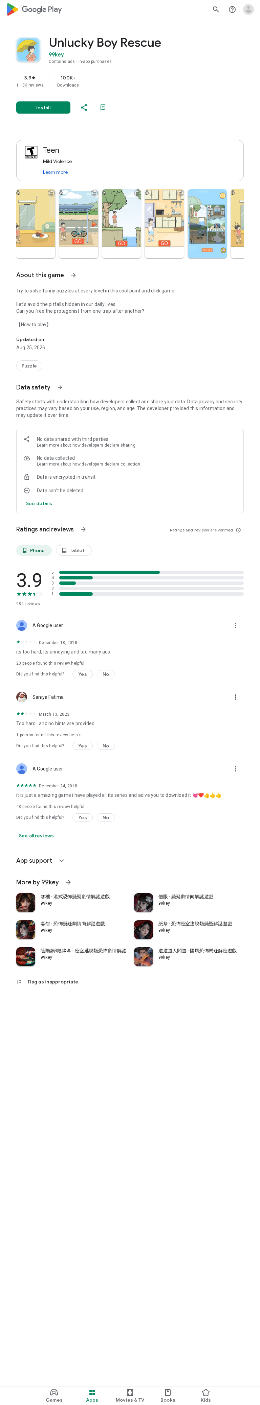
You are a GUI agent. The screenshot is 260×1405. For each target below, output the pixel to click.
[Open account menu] (248, 9)
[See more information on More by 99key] (68, 882)
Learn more (55, 172)
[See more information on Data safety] (60, 387)
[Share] (84, 107)
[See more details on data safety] (39, 503)
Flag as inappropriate (47, 982)
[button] (35, 223)
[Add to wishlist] (103, 107)
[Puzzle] (29, 366)
